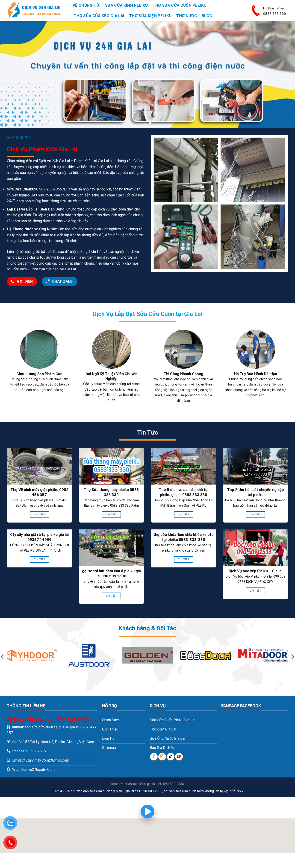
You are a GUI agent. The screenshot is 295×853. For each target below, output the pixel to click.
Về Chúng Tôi (86, 5)
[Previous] (12, 74)
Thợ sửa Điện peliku (150, 15)
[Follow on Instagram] (162, 756)
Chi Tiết (39, 514)
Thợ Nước (186, 15)
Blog (207, 15)
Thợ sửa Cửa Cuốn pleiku (179, 5)
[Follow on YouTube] (179, 756)
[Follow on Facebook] (154, 756)
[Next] (283, 74)
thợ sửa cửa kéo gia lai (99, 15)
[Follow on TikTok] (170, 756)
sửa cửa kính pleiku (126, 5)
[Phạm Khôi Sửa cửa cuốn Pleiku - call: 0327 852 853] (36, 10)
